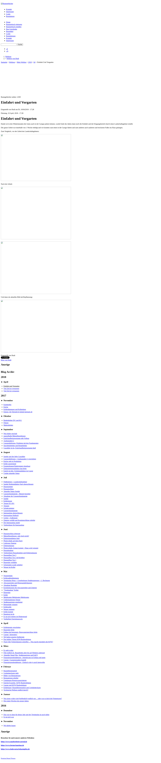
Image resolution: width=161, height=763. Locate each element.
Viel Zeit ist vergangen (11, 388)
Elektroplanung (9, 546)
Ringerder (7, 592)
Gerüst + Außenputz (11, 518)
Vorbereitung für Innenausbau (14, 525)
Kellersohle (7, 607)
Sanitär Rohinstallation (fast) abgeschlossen (18, 484)
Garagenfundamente (11, 511)
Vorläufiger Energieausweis (13, 619)
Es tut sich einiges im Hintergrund (15, 617)
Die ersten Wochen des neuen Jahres (16, 701)
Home (8, 22)
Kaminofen (7, 405)
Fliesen (6, 423)
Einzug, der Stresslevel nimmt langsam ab (18, 412)
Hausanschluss (9, 489)
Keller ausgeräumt (10, 464)
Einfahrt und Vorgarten (11, 386)
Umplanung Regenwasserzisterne (15, 680)
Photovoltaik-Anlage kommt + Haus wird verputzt (21, 548)
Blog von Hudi (6, 360)
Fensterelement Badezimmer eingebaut (17, 466)
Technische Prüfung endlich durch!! (16, 690)
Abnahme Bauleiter (10, 585)
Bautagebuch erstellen (13, 27)
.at (7, 49)
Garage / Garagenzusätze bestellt (15, 660)
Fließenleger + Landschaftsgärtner (15, 482)
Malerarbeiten (8, 425)
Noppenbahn (8, 576)
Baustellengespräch (10, 671)
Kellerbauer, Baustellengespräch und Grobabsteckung (22, 688)
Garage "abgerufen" (10, 635)
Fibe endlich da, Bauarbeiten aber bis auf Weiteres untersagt (24, 653)
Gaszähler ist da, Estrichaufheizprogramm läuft (20, 448)
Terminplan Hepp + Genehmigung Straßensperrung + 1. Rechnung (27, 580)
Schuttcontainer (9, 508)
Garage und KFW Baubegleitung (15, 685)
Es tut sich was (9, 717)
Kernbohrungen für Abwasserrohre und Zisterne (20, 588)
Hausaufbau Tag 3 (10, 555)
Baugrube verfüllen (10, 562)
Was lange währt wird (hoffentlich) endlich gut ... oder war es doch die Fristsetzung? (33, 698)
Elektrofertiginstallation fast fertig (15, 468)
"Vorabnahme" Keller (11, 590)
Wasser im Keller (9, 567)
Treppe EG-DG (9, 503)
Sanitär (6, 499)
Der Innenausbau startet (12, 523)
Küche (6, 407)
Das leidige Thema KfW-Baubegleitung (17, 639)
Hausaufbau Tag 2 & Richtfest (14, 558)
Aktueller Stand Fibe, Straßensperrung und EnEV (21, 655)
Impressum (10, 12)
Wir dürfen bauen (10, 725)
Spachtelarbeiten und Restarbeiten (15, 446)
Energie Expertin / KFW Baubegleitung (17, 683)
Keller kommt (8, 612)
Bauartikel (9, 31)
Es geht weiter (8, 650)
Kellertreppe (8, 501)
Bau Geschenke (11, 29)
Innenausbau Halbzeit (11, 515)
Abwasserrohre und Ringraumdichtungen (18, 583)
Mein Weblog (21, 62)
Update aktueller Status (11, 473)
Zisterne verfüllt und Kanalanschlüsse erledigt (19, 520)
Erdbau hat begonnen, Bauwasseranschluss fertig (20, 632)
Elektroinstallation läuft (11, 538)
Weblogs (8, 56)
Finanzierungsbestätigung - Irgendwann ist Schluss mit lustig (24, 657)
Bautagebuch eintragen (14, 24)
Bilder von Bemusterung (12, 676)
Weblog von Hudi (13, 58)
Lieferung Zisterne (10, 543)
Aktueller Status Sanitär (12, 491)
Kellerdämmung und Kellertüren (15, 409)
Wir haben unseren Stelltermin (14, 637)
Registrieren (10, 16)
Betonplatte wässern (10, 604)
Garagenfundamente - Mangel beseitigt (17, 494)
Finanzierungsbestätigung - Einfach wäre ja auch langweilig (24, 662)
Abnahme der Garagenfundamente (15, 496)
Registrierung (10, 36)
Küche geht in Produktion (12, 461)
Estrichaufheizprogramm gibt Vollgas (16, 438)
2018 (30, 62)
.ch (7, 51)
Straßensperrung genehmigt (13, 602)
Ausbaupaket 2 (9, 441)
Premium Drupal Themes (8, 758)
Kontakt (9, 9)
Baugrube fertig (9, 630)
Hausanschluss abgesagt (12, 534)
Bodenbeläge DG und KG (13, 420)
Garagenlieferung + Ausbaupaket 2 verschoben (20, 459)
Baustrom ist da (9, 614)
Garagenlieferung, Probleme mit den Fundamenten (21, 443)
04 (34, 62)
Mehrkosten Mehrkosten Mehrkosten (16, 597)
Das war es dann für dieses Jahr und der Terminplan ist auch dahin (26, 715)
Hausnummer (8, 487)
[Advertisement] (80, 79)
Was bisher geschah (10, 434)
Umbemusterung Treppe (12, 600)
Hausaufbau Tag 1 (10, 560)
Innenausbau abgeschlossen (13, 513)
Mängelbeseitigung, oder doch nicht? (16, 536)
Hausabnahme (8, 550)
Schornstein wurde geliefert (13, 565)
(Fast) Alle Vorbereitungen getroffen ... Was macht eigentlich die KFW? (28, 642)
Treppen (6, 506)
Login (8, 14)
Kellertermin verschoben (12, 627)
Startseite (4, 62)
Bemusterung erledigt (11, 678)
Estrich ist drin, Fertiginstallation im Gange (18, 471)
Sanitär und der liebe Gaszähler (14, 456)
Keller (6, 595)
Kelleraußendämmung (11, 578)
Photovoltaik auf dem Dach (13, 541)
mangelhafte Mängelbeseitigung (15, 436)
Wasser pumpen (9, 609)
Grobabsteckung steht (11, 673)
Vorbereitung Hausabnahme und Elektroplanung (20, 553)
